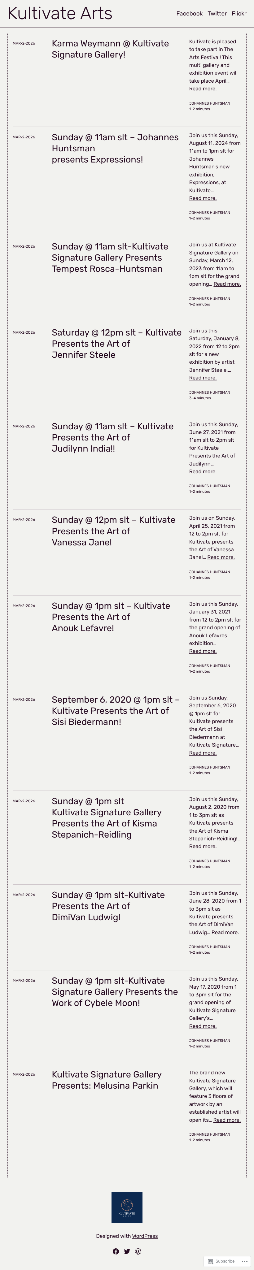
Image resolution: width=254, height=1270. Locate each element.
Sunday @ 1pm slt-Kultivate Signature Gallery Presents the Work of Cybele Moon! (115, 992)
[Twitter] (127, 1251)
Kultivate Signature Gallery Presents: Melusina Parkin (107, 1080)
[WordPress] (138, 1251)
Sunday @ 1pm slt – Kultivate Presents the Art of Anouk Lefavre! (111, 617)
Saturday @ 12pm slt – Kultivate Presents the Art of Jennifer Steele (117, 343)
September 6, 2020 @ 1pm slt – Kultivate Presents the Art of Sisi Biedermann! (116, 711)
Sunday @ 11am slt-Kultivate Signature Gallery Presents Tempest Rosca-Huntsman (110, 257)
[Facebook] (116, 1251)
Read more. (203, 89)
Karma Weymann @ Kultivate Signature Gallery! (110, 49)
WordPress (145, 1236)
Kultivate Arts (60, 13)
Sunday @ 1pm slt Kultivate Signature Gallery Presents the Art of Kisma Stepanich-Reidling (107, 818)
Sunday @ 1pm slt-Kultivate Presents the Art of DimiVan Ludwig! (108, 906)
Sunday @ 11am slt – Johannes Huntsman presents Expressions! (115, 148)
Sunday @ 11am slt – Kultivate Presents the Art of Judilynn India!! (113, 437)
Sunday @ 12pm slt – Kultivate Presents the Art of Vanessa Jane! (113, 531)
